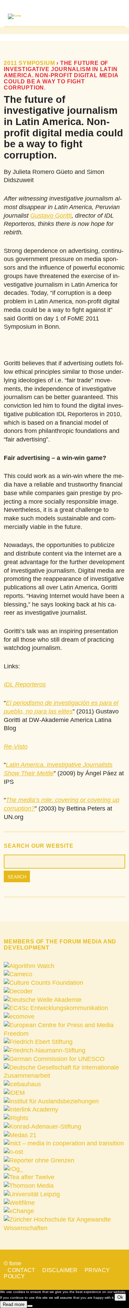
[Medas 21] (20, 1135)
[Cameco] (18, 974)
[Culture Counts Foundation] (43, 982)
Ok (120, 1297)
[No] (30, 1306)
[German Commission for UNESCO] (54, 1058)
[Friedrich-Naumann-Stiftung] (44, 1050)
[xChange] (19, 1211)
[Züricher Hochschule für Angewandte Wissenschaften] (64, 1228)
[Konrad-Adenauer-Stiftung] (42, 1126)
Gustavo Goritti (51, 215)
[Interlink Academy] (31, 1109)
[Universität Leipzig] (32, 1194)
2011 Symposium (29, 63)
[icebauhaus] (22, 1084)
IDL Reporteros (25, 684)
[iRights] (16, 1118)
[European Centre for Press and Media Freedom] (64, 1033)
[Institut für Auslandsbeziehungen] (51, 1101)
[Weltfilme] (19, 1202)
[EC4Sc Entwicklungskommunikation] (56, 1008)
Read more (13, 1304)
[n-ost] (13, 1151)
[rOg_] (13, 1169)
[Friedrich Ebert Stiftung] (38, 1041)
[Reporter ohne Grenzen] (39, 1160)
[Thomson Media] (29, 1185)
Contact (21, 1270)
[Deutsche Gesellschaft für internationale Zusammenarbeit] (64, 1075)
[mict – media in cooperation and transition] (64, 1143)
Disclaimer (59, 1270)
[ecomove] (19, 1016)
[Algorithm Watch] (29, 966)
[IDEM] (14, 1092)
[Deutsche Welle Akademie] (43, 999)
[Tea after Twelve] (29, 1177)
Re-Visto (16, 746)
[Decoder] (18, 991)
